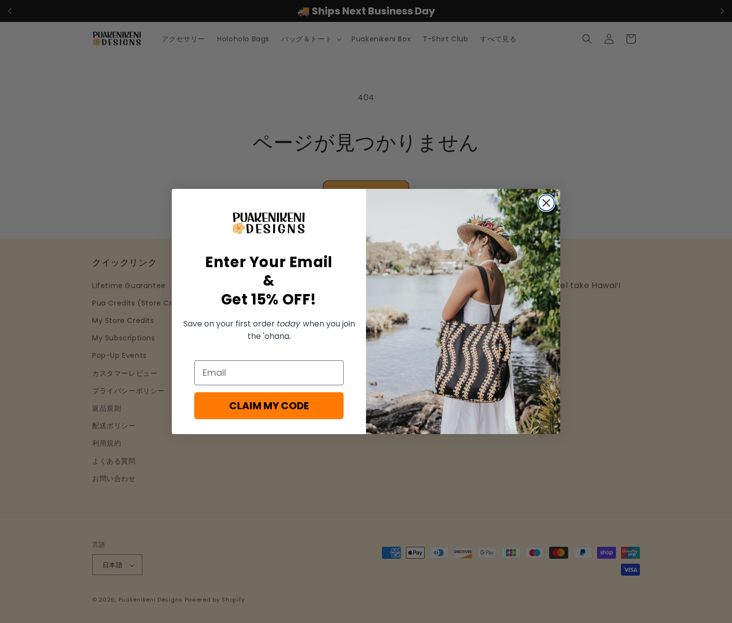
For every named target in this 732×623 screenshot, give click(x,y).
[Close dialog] (546, 203)
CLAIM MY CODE (269, 406)
